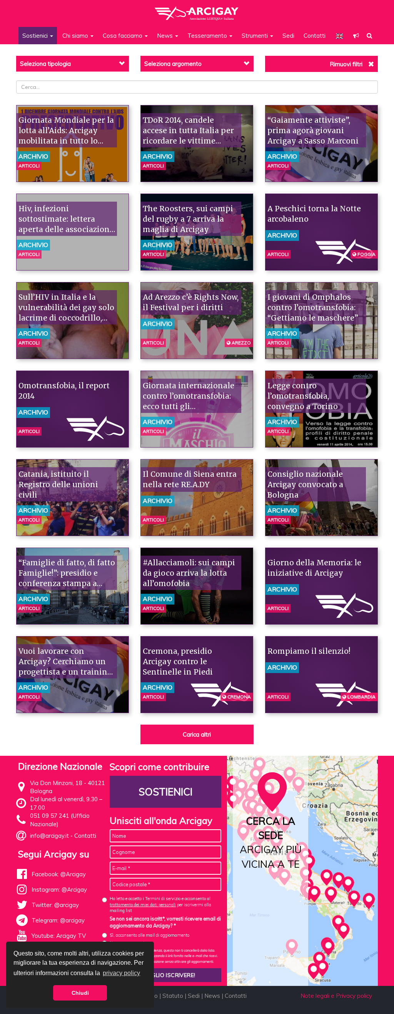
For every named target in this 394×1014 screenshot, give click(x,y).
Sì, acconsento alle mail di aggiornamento (149, 935)
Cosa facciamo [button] (123, 35)
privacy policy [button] (121, 973)
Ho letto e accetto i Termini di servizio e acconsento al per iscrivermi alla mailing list (160, 904)
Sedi (288, 35)
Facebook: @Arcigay (59, 874)
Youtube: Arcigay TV (59, 935)
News (212, 995)
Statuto (172, 995)
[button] (356, 35)
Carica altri (197, 734)
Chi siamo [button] (76, 35)
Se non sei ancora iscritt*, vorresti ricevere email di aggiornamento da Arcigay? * (165, 922)
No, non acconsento (128, 943)
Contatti (315, 35)
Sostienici (165, 791)
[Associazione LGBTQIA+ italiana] (197, 9)
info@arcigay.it (49, 835)
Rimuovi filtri (346, 64)
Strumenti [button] (255, 35)
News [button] (165, 35)
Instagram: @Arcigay (59, 889)
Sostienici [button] (35, 35)
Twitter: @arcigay (55, 905)
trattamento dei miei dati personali (143, 904)
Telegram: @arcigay (58, 920)
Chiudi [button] (80, 993)
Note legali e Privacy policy (336, 995)
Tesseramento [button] (208, 35)
